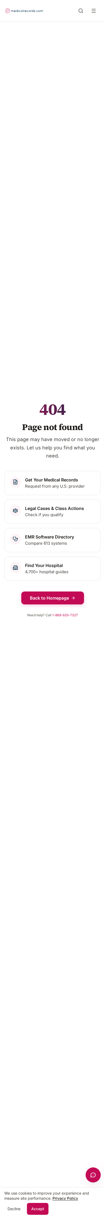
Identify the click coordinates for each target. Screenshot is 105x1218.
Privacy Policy (65, 1198)
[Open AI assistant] (93, 1174)
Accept (37, 1208)
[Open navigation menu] (95, 11)
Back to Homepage (49, 598)
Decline (14, 1208)
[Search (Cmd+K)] (81, 11)
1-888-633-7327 (65, 615)
